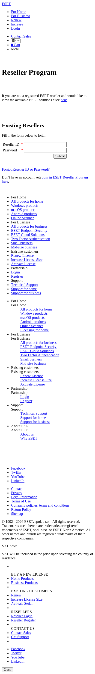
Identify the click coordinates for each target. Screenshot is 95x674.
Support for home (24, 289)
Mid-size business (24, 247)
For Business (20, 16)
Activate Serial (22, 603)
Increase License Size (26, 260)
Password (10, 150)
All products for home (27, 201)
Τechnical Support (24, 285)
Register (17, 276)
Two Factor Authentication (30, 239)
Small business (22, 243)
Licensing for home (34, 330)
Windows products (24, 205)
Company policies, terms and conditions (40, 505)
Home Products (22, 578)
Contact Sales (21, 633)
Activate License (23, 264)
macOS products (23, 210)
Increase (17, 24)
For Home (18, 12)
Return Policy (21, 509)
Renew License (22, 255)
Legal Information (24, 497)
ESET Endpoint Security (29, 230)
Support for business (26, 293)
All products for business (29, 226)
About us (27, 434)
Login (15, 28)
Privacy (16, 493)
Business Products (24, 583)
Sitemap (17, 514)
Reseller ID (11, 144)
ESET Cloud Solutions (28, 235)
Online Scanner (22, 218)
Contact (16, 489)
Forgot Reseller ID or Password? (26, 169)
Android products (24, 214)
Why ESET (28, 438)
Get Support (20, 637)
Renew (16, 20)
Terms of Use (21, 501)
